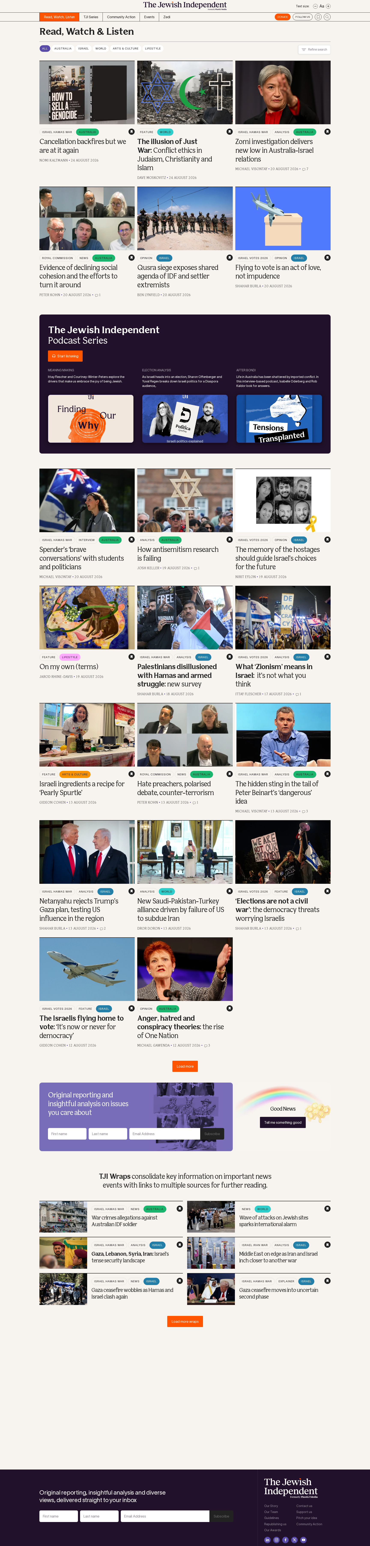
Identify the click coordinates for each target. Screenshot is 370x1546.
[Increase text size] (328, 6)
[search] (327, 16)
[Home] (185, 7)
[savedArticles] (318, 16)
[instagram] (276, 1540)
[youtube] (303, 1540)
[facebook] (285, 1540)
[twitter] (294, 1540)
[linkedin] (267, 1540)
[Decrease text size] (315, 6)
